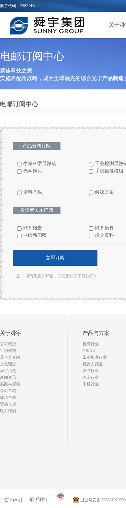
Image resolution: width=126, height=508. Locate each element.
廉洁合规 (8, 397)
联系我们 (8, 411)
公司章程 (8, 390)
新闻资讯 (8, 377)
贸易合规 (8, 404)
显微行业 (91, 344)
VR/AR (89, 350)
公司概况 (8, 344)
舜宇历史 (8, 370)
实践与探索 (10, 384)
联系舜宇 (39, 499)
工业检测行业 (95, 357)
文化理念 (8, 364)
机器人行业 (93, 364)
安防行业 (91, 370)
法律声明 (12, 499)
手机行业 (91, 384)
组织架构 (8, 350)
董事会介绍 (10, 357)
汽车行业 (91, 377)
